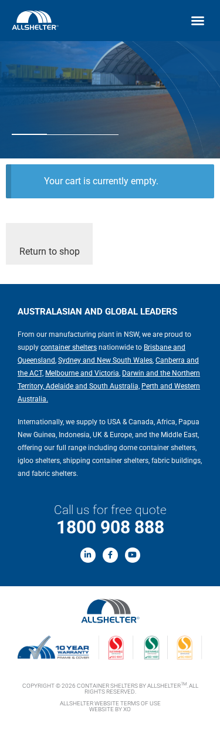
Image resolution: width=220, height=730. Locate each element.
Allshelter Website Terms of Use (110, 703)
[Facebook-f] (110, 555)
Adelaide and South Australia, (92, 386)
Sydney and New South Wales (105, 360)
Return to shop (49, 251)
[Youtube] (132, 555)
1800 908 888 (110, 527)
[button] (197, 20)
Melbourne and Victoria (82, 373)
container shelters (68, 347)
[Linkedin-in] (88, 555)
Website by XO (110, 709)
